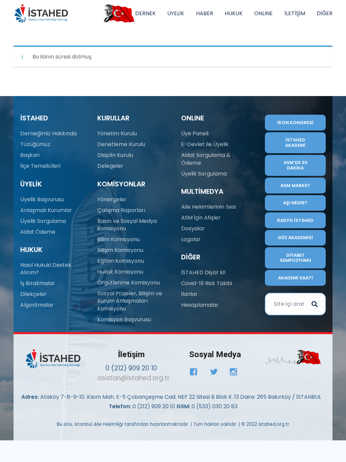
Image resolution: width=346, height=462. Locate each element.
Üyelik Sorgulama (43, 221)
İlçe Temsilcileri (40, 166)
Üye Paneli (194, 133)
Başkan (30, 155)
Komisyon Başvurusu (124, 319)
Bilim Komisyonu (118, 239)
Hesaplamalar (200, 305)
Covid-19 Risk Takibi (206, 283)
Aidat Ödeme (37, 232)
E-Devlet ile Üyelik (205, 144)
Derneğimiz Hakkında (48, 133)
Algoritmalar (37, 305)
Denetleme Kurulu (121, 144)
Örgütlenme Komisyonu (128, 282)
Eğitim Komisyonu (120, 261)
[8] (293, 357)
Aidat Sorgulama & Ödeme (205, 158)
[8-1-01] (117, 13)
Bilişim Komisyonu (120, 250)
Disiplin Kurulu (115, 155)
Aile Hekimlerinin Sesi (208, 207)
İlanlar (189, 294)
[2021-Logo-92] (41, 13)
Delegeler (110, 166)
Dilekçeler (33, 294)
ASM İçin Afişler (201, 218)
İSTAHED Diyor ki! (203, 272)
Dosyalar (193, 228)
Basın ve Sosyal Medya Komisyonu (127, 224)
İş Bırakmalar (37, 283)
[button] (159, 13)
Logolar (191, 239)
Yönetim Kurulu (117, 133)
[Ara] (314, 304)
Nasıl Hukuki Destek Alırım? (45, 268)
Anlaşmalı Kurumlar (46, 210)
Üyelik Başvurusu (42, 199)
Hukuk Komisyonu (120, 272)
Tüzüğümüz (35, 144)
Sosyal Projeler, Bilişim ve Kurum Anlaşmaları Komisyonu (129, 301)
